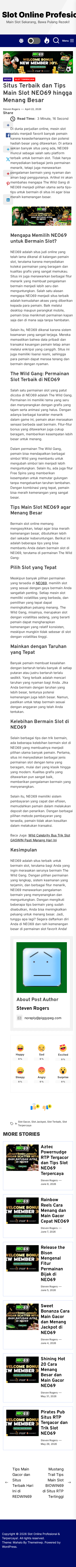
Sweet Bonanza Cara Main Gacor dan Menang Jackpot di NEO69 (55, 1319)
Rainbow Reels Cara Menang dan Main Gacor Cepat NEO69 (55, 1210)
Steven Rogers (11, 109)
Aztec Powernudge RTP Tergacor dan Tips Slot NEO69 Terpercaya (55, 1160)
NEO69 (41, 583)
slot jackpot (38, 1121)
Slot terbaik (54, 1121)
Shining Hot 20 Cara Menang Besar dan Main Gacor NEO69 (53, 1372)
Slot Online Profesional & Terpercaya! (38, 14)
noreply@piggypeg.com (43, 1018)
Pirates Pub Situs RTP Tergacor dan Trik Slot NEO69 (54, 1423)
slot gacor (24, 1121)
